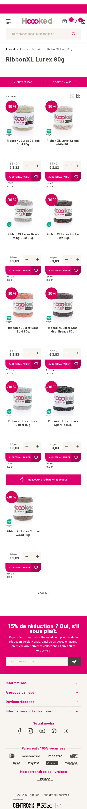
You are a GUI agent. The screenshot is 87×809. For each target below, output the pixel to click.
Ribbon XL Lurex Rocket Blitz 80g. (63, 236)
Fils (22, 49)
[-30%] (23, 135)
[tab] (25, 82)
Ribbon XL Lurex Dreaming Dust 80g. (23, 236)
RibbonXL (36, 49)
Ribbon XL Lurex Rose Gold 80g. (23, 329)
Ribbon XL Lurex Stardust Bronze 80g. (63, 329)
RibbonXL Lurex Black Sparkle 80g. (63, 423)
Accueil (10, 49)
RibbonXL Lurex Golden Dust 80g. (23, 142)
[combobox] (43, 34)
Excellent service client (52, 479)
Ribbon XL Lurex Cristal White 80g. (63, 142)
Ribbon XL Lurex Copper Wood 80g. (23, 533)
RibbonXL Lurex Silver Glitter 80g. (23, 423)
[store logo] (37, 21)
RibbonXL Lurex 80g (59, 49)
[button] (36, 176)
